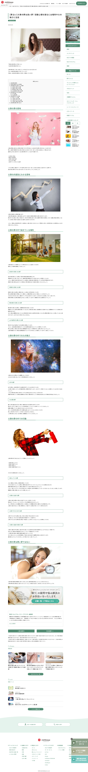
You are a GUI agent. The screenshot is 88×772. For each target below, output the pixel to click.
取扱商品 (52, 3)
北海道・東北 (24, 747)
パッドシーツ (35, 758)
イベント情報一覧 (36, 709)
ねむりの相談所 (65, 3)
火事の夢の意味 (13, 83)
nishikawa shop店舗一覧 (45, 3)
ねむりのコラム (72, 3)
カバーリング (35, 756)
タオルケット (70, 88)
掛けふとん (70, 78)
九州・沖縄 (24, 758)
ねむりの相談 (70, 57)
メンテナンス (70, 53)
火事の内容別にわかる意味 (15, 84)
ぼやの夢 (13, 93)
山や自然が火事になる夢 (17, 91)
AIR (46, 754)
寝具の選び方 (12, 750)
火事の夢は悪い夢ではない (15, 102)
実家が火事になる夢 (16, 88)
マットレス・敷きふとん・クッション (72, 83)
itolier (46, 765)
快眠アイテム (70, 115)
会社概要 (71, 747)
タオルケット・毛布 (36, 754)
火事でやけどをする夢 (16, 100)
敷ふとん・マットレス (36, 752)
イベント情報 (58, 3)
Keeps (46, 756)
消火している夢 (15, 97)
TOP (10, 6)
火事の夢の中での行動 (14, 96)
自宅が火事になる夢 (16, 87)
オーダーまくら (48, 750)
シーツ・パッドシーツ (72, 107)
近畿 (23, 754)
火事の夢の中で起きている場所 (16, 85)
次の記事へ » (49, 631)
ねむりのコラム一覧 (35, 674)
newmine (47, 760)
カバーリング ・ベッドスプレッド (72, 102)
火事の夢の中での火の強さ (15, 92)
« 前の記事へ (21, 631)
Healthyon (47, 762)
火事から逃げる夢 (15, 98)
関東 (23, 750)
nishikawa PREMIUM (50, 758)
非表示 (36, 81)
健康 (68, 66)
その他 (33, 760)
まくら (68, 74)
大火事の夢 (14, 94)
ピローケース (70, 111)
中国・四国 (24, 756)
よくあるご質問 (12, 754)
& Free (46, 752)
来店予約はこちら (81, 3)
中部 (23, 752)
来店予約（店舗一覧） (13, 752)
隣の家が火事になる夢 (16, 89)
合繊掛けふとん (71, 97)
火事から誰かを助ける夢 (17, 101)
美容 (68, 49)
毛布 (68, 93)
